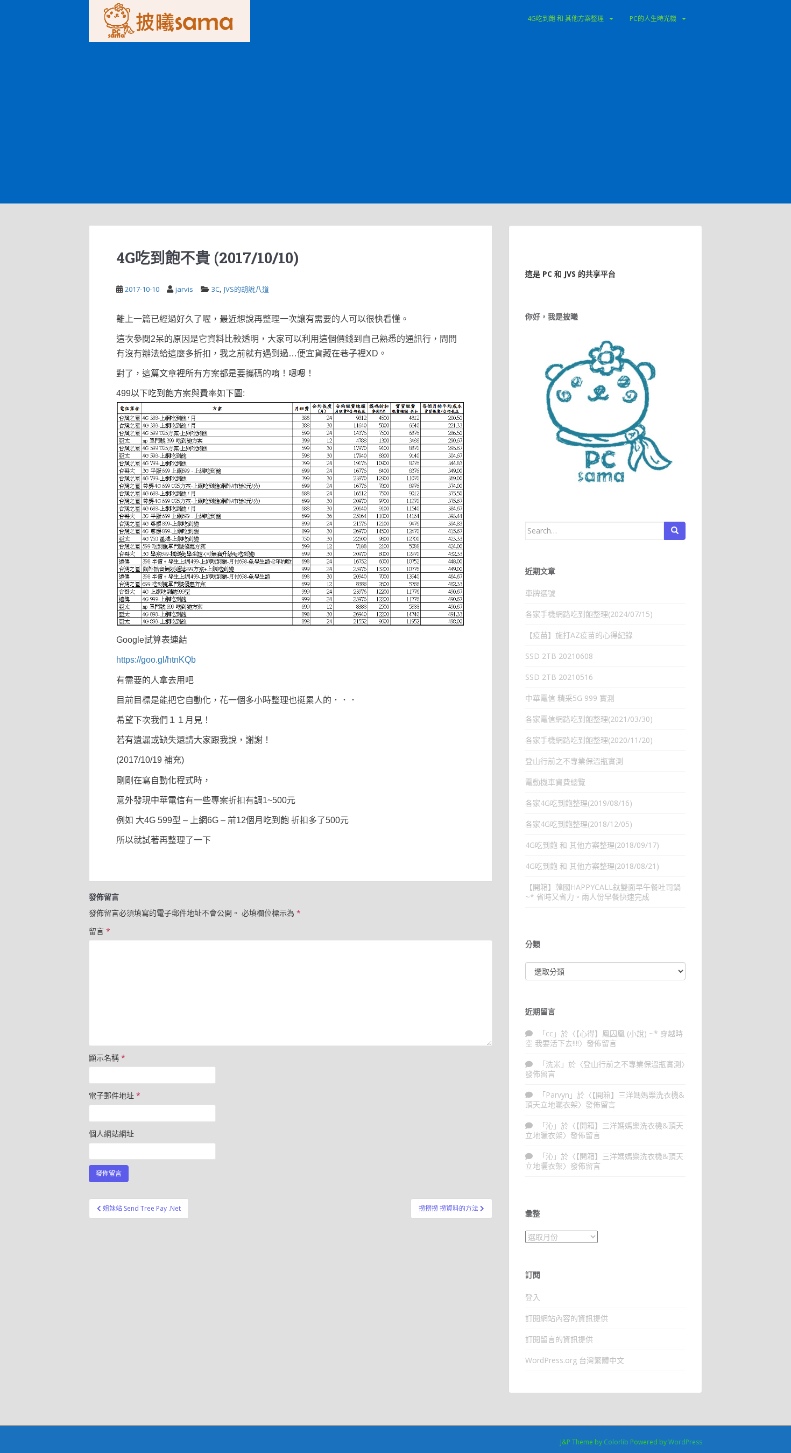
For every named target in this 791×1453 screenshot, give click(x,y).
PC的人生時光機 (653, 18)
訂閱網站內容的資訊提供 (566, 1318)
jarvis (184, 289)
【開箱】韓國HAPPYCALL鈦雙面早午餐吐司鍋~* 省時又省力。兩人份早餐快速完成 (603, 892)
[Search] (675, 531)
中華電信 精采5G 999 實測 (570, 698)
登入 (532, 1297)
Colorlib (616, 1442)
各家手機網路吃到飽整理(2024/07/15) (589, 614)
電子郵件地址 (114, 1095)
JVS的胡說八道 (246, 289)
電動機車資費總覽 (555, 782)
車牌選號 (540, 593)
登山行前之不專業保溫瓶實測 (574, 761)
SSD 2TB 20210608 (559, 656)
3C (215, 289)
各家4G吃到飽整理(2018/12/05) (578, 824)
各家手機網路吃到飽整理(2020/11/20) (589, 740)
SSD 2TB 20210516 (559, 677)
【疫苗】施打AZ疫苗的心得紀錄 (579, 635)
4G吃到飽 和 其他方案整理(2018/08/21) (592, 866)
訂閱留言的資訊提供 (559, 1339)
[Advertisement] (395, 122)
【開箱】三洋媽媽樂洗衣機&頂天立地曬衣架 (604, 1100)
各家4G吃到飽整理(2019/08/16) (578, 803)
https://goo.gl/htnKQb (156, 659)
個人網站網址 (111, 1133)
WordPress (685, 1442)
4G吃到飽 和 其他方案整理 (565, 18)
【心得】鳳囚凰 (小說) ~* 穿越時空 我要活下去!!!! (604, 1038)
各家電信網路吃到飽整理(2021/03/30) (589, 719)
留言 (99, 931)
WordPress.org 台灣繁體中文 (574, 1360)
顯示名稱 (107, 1057)
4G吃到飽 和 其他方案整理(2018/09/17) (592, 845)
